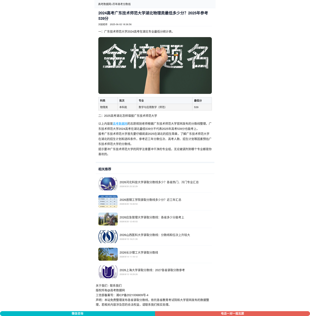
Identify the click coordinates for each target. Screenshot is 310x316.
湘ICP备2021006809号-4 (132, 295)
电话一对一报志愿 (232, 313)
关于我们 (101, 285)
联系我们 (116, 285)
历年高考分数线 (122, 4)
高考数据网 (104, 4)
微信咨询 (77, 313)
